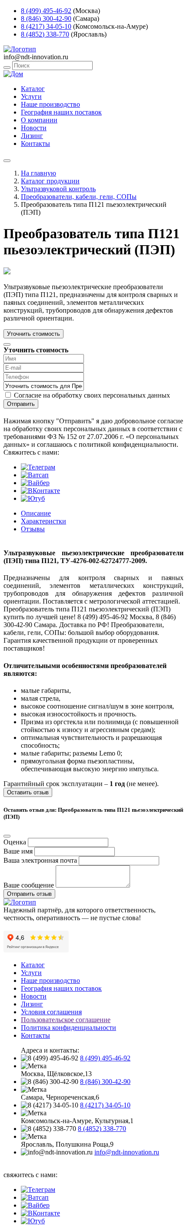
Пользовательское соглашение (65, 1019)
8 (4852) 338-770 (45, 34)
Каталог (33, 88)
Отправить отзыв (29, 894)
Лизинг (32, 135)
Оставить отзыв (28, 792)
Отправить (21, 404)
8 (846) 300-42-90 (46, 18)
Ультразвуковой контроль (58, 188)
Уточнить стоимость (33, 334)
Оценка (14, 842)
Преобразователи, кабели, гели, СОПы (79, 196)
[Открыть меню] (6, 160)
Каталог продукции (50, 181)
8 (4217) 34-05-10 (46, 26)
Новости (34, 128)
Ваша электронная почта (40, 860)
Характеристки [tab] (43, 521)
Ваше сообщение (28, 885)
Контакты (35, 143)
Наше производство (50, 104)
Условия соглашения (51, 1012)
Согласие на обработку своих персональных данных (92, 395)
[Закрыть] (6, 344)
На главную (38, 173)
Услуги (31, 96)
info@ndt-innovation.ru (126, 1152)
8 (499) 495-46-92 (46, 10)
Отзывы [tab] (33, 529)
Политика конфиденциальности (68, 1027)
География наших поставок (61, 112)
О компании (39, 120)
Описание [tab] (36, 513)
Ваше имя (18, 851)
